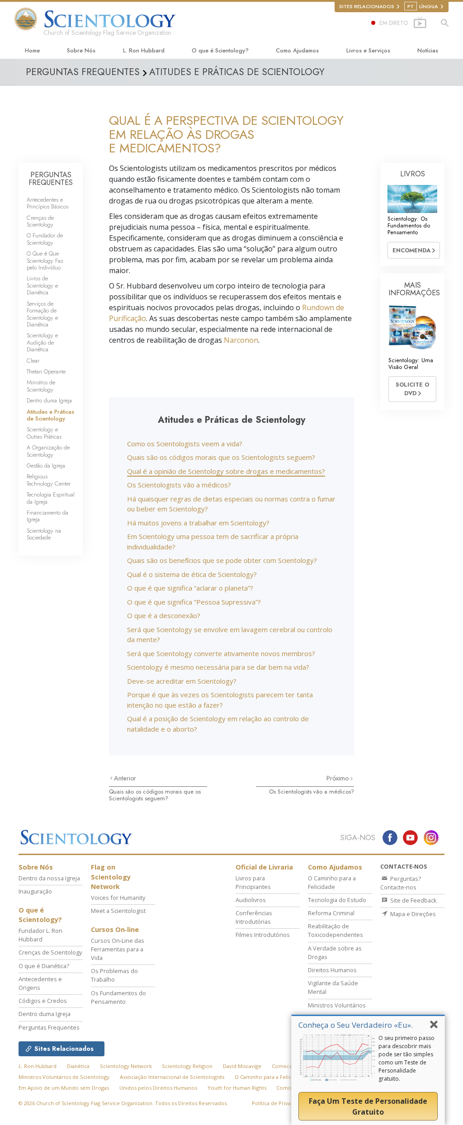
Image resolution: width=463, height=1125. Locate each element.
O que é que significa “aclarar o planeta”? (190, 587)
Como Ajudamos (297, 50)
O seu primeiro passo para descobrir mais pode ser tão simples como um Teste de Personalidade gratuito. (406, 1058)
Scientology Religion (187, 1066)
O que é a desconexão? (163, 615)
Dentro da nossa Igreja (49, 878)
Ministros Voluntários (337, 1005)
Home (32, 50)
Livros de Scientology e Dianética (42, 285)
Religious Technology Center (49, 479)
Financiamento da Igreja (47, 516)
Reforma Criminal (331, 913)
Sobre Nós (81, 50)
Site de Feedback (413, 900)
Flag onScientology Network (111, 877)
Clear (33, 360)
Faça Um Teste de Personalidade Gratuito (368, 1106)
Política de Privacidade (279, 1103)
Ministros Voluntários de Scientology (64, 1076)
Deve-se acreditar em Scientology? (181, 680)
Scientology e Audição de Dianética (42, 342)
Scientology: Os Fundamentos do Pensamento (408, 225)
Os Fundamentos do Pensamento (118, 997)
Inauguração (35, 891)
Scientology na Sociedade (44, 534)
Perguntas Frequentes (49, 1027)
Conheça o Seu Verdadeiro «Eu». (355, 1025)
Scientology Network (126, 1066)
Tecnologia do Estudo (337, 900)
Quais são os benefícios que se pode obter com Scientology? (222, 560)
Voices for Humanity (118, 897)
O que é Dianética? (44, 966)
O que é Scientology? (220, 50)
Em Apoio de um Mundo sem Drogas (64, 1087)
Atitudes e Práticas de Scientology (50, 415)
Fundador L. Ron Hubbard (40, 934)
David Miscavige (242, 1066)
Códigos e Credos (43, 1001)
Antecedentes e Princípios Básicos (47, 203)
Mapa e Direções (412, 914)
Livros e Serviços (368, 50)
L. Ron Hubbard (144, 50)
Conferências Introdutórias (254, 917)
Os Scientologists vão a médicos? (179, 484)
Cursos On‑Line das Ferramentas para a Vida (117, 949)
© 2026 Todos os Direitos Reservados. (123, 1103)
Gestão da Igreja (46, 465)
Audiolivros (251, 900)
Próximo (338, 778)
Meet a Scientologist (118, 911)
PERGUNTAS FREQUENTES (50, 179)
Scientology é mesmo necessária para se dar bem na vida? (218, 666)
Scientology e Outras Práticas (44, 432)
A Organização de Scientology (48, 451)
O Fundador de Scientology (45, 238)
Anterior (125, 778)
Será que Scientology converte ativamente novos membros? (221, 653)
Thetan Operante (46, 371)
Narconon (241, 340)
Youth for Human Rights (237, 1087)
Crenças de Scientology (40, 221)
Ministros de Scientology (41, 385)
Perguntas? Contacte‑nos (400, 882)
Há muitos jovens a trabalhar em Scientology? (198, 522)
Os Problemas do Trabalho (114, 975)
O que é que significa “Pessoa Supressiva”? (194, 601)
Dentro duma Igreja (49, 400)
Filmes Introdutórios (263, 935)
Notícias (427, 50)
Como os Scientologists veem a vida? (184, 443)
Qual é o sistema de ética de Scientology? (192, 574)
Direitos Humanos (332, 970)
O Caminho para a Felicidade (332, 882)
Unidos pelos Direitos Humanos (158, 1087)
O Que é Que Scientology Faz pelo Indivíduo (45, 260)
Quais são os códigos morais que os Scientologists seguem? (221, 457)
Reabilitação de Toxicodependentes (335, 930)
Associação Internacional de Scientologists (172, 1076)
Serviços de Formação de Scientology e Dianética (42, 314)
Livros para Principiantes (253, 882)
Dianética (78, 1066)
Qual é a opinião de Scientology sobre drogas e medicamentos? (226, 471)
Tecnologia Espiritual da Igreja (51, 498)
